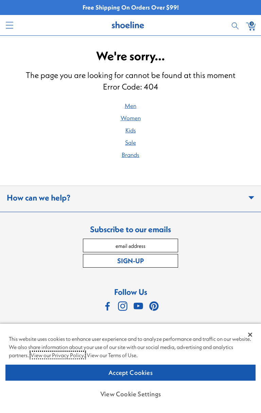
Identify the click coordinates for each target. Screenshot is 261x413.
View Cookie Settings (130, 394)
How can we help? (38, 197)
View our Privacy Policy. (58, 355)
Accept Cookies (130, 372)
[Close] (250, 334)
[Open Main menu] (9, 25)
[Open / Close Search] (236, 25)
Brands (130, 155)
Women (131, 118)
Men (130, 106)
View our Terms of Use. (112, 355)
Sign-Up (130, 260)
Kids (130, 130)
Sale (130, 142)
